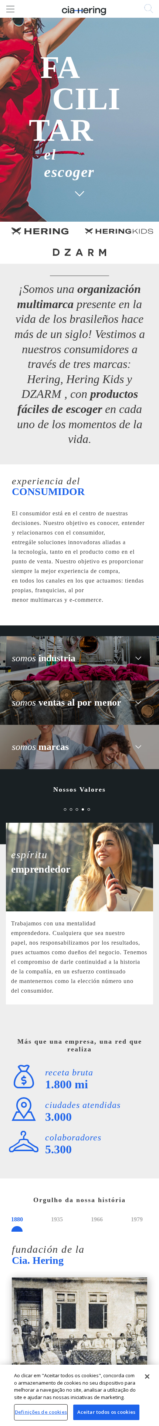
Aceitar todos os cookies (106, 1412)
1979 (137, 1219)
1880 (17, 1219)
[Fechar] (147, 1376)
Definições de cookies (41, 1412)
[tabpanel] (79, 918)
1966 (97, 1219)
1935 (57, 1219)
